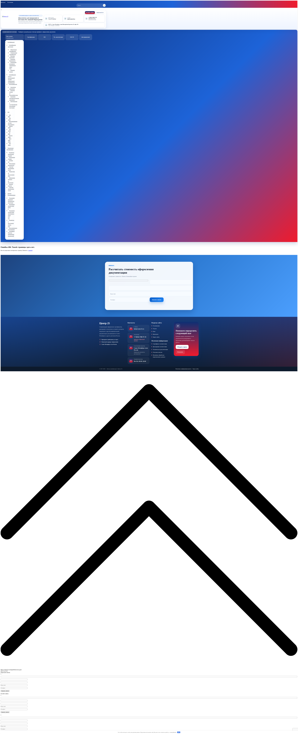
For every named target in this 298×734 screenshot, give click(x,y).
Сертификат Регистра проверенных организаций (11, 234)
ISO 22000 (9, 130)
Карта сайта (156, 337)
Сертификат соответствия (160, 344)
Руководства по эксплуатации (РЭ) (11, 174)
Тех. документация (58, 37)
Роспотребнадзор (13, 84)
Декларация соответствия (160, 346)
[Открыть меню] (1, 9)
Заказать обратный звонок (139, 340)
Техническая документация (10, 149)
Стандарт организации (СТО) (11, 189)
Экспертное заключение (12, 88)
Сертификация (11, 42)
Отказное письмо (12, 71)
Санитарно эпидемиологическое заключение (14, 98)
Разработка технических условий (11, 154)
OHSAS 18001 (10, 127)
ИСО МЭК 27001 (9, 140)
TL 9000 (9, 133)
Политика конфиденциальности (183, 368)
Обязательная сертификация (13, 50)
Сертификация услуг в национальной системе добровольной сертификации (12, 78)
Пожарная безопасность (12, 60)
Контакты (3, 2)
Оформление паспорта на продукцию (11, 180)
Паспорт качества (10, 185)
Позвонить (180, 352)
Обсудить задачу (182, 347)
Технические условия (11, 158)
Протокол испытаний (12, 56)
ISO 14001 (9, 119)
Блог (154, 331)
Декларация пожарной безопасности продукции (11, 200)
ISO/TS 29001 (10, 136)
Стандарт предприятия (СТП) (11, 168)
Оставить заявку (90, 12)
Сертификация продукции (12, 46)
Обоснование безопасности (11, 164)
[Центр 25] (9, 19)
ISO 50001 (9, 144)
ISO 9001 (9, 116)
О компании (10, 2)
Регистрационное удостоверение (12, 229)
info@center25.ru (100, 12)
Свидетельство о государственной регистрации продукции (13, 104)
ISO (8, 112)
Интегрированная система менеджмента (12, 123)
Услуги (155, 328)
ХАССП (72, 37)
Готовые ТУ (10, 161)
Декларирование (11, 195)
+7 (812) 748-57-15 (93, 17)
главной (30, 250)
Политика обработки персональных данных (159, 356)
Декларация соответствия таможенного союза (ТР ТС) (11, 214)
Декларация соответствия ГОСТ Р (11, 207)
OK (178, 732)
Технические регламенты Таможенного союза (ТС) (12, 65)
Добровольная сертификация (13, 53)
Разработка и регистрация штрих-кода (11, 223)
